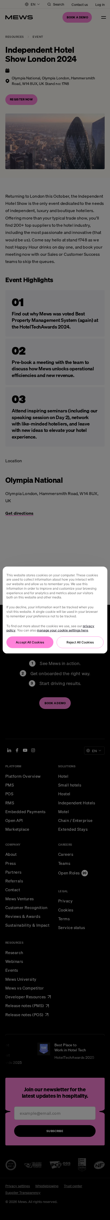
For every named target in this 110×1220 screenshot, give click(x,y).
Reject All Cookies (80, 642)
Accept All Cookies (30, 642)
